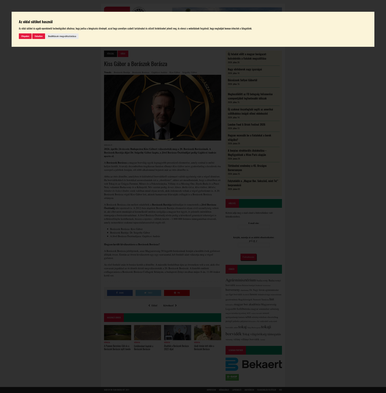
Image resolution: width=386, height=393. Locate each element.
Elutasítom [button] (39, 36)
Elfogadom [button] (25, 36)
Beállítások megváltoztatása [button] (62, 36)
